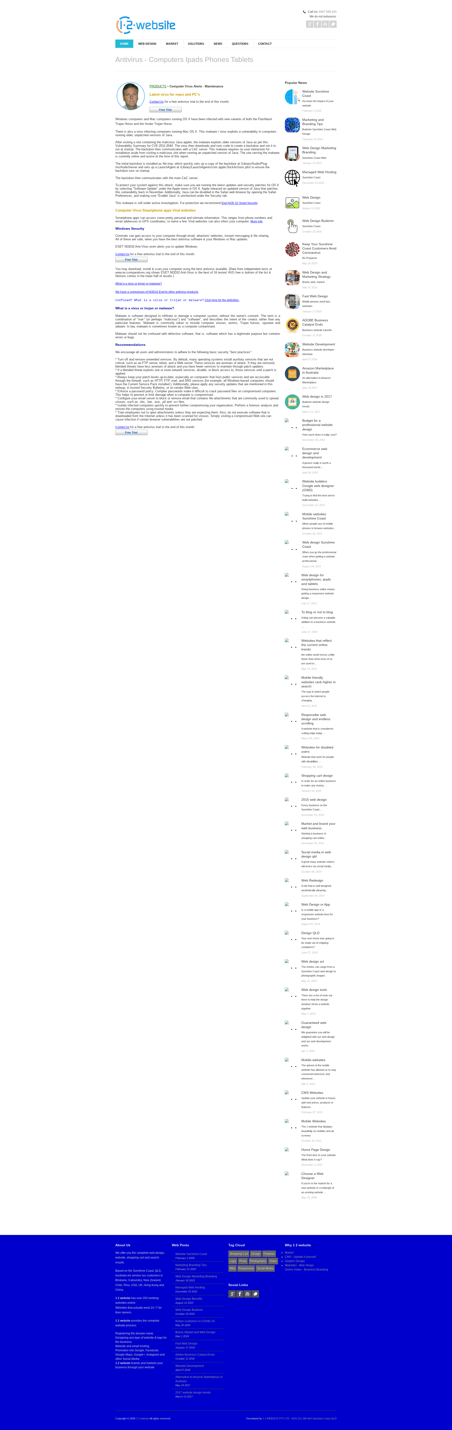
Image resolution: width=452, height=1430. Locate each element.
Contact (265, 43)
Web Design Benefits (188, 1298)
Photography (258, 1261)
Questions (240, 43)
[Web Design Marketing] (292, 153)
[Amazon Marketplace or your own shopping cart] (292, 373)
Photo (243, 1261)
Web (232, 1268)
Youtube (325, 24)
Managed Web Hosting (190, 1287)
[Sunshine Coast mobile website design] (292, 519)
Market (172, 43)
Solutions (196, 43)
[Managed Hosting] (292, 178)
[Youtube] (247, 1294)
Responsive (246, 1268)
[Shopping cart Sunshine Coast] (292, 425)
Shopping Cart (239, 1253)
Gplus (309, 24)
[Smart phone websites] (292, 580)
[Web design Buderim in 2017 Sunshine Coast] (292, 401)
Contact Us (156, 101)
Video (273, 1261)
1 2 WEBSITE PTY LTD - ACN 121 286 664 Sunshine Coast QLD (300, 1418)
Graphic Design (295, 1261)
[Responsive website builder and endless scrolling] (292, 720)
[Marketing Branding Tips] (292, 125)
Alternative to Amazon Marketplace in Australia (199, 1379)
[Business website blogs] (292, 617)
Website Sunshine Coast (191, 1254)
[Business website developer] (292, 349)
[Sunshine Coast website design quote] (292, 547)
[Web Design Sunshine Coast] (292, 202)
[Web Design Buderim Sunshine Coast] (292, 226)
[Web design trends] (292, 645)
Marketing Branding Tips (191, 1265)
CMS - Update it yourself (300, 1256)
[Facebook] (239, 1294)
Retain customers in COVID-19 (195, 1321)
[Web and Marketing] (292, 277)
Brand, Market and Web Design (195, 1332)
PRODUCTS (157, 86)
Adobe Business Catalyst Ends (195, 1354)
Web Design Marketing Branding (196, 1276)
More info (256, 221)
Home (124, 43)
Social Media (265, 1268)
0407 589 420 (328, 11)
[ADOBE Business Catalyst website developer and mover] (292, 325)
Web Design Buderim (189, 1310)
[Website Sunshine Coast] (292, 96)
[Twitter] (255, 1294)
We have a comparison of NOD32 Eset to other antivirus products (156, 292)
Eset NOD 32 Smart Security (240, 203)
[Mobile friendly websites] (292, 682)
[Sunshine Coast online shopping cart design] (292, 486)
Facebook (317, 24)
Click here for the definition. (222, 300)
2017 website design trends (193, 1392)
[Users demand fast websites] (292, 301)
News (218, 43)
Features (269, 1253)
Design (255, 1253)
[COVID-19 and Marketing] (292, 249)
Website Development (189, 1366)
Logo (233, 1261)
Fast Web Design (186, 1343)
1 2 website (142, 1418)
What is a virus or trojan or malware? (138, 283)
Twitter (333, 24)
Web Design (147, 43)
